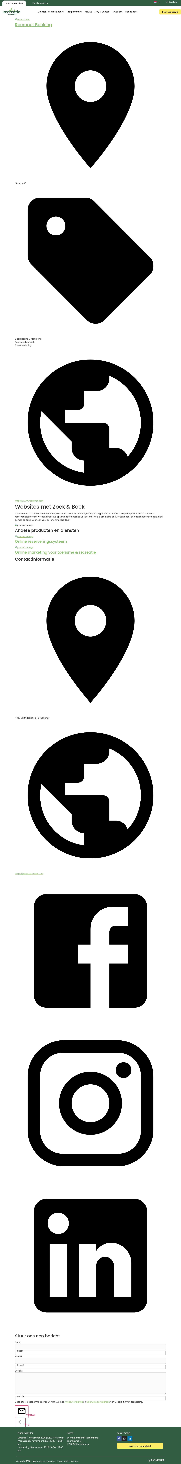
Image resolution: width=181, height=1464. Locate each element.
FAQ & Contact (102, 11)
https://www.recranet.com (29, 500)
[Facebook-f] (119, 1438)
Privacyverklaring (74, 1401)
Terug (24, 1424)
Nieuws (88, 11)
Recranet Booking (33, 25)
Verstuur (27, 1414)
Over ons (117, 11)
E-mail (18, 1356)
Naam (18, 1342)
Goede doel (131, 11)
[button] (170, 11)
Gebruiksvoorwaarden (98, 1401)
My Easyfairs (171, 2)
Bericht (19, 1371)
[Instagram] (124, 1438)
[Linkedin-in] (129, 1438)
